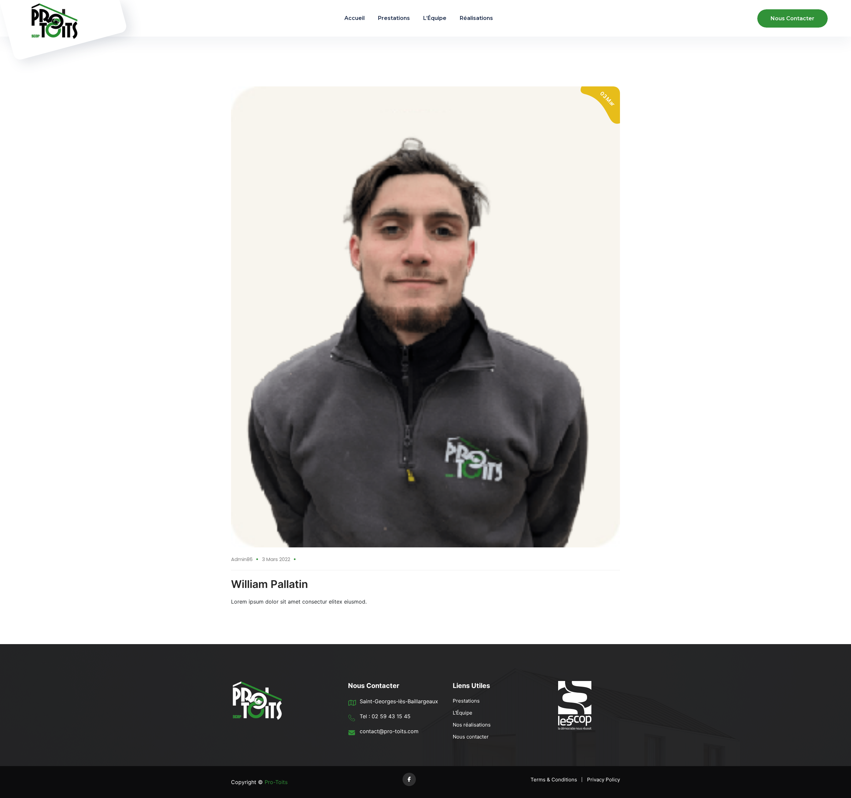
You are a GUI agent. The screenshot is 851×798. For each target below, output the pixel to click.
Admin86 (242, 559)
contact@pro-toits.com (389, 731)
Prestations (394, 18)
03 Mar (607, 98)
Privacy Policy (603, 779)
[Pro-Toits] (51, 18)
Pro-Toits (275, 782)
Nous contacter (471, 737)
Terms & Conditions (554, 779)
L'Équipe (462, 713)
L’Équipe (434, 18)
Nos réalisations (472, 725)
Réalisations (476, 18)
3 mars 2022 (276, 559)
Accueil (354, 18)
